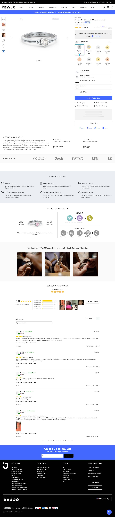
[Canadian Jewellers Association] (31, 508)
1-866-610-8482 (93, 477)
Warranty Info (41, 471)
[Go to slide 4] (3, 35)
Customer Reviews (17, 471)
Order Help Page (93, 467)
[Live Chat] (109, 512)
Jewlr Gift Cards (41, 473)
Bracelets (52, 7)
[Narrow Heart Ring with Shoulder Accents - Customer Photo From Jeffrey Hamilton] (69, 302)
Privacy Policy (15, 481)
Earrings (64, 7)
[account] (104, 7)
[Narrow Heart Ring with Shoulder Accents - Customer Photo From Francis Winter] (62, 302)
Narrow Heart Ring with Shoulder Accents (26, 342)
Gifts (92, 7)
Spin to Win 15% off (64, 12)
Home (76, 17)
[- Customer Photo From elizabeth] (81, 302)
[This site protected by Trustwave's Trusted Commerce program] (14, 508)
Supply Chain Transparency (19, 487)
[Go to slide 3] (3, 30)
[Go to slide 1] (3, 19)
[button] (96, 346)
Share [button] (19, 346)
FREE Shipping (8, 2)
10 (68, 440)
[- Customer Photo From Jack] (62, 307)
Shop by (21, 7)
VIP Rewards (40, 475)
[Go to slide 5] (3, 40)
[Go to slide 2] (3, 24)
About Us (14, 467)
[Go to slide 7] (3, 51)
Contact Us (95, 482)
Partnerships (15, 477)
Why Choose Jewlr (16, 469)
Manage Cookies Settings (19, 489)
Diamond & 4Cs (67, 479)
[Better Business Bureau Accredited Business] (6, 508)
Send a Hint (93, 123)
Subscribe (68, 455)
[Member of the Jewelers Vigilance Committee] (24, 508)
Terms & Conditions (17, 479)
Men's (73, 7)
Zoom (39, 60)
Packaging (66, 475)
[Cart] (112, 7)
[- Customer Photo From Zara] (75, 307)
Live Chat (95, 487)
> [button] (72, 440)
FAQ (64, 467)
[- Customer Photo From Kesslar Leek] (69, 307)
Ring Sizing (66, 471)
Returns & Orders (42, 469)
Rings (31, 7)
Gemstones (66, 477)
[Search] (108, 7)
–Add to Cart (93, 98)
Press (13, 475)
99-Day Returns (18, 2)
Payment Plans (41, 477)
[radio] (79, 49)
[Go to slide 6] (3, 46)
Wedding (83, 7)
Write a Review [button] (94, 301)
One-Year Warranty (30, 2)
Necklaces (41, 7)
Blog (64, 481)
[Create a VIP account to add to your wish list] (21, 19)
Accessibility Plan (16, 485)
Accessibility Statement (18, 483)
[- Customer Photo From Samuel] (75, 302)
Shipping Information (43, 467)
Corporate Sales (16, 473)
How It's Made (67, 469)
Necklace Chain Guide (69, 473)
